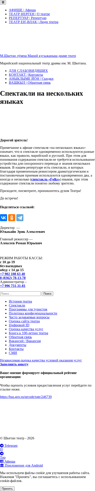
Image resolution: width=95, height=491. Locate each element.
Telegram (10, 445)
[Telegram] (19, 217)
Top (3, 457)
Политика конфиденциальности (33, 313)
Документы (17, 345)
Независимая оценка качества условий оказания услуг (41, 360)
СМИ (13, 353)
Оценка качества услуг (26, 329)
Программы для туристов (28, 309)
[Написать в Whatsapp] (47, 450)
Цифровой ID (19, 325)
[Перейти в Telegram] (47, 454)
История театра (20, 301)
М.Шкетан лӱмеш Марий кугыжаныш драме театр (38, 56)
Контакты (16, 349)
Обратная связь (20, 337)
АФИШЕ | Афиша (22, 10)
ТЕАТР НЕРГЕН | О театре (29, 14)
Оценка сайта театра (24, 321)
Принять (7, 488)
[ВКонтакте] (3, 217)
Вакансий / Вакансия (25, 341)
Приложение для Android (23, 465)
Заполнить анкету (14, 364)
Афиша (9, 461)
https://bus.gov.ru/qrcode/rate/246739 (26, 397)
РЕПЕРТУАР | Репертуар (27, 18)
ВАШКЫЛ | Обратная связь (30, 82)
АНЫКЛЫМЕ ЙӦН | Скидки (31, 78)
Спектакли (17, 305)
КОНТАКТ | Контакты (26, 75)
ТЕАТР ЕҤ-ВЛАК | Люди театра (33, 22)
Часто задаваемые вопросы (29, 317)
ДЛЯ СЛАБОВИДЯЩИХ (28, 71)
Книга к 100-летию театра (28, 333)
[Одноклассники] (11, 217)
